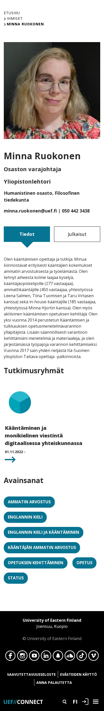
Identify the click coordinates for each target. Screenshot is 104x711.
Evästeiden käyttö (78, 674)
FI (75, 701)
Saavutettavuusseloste (31, 674)
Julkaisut (77, 234)
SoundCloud (70, 657)
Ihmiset (15, 18)
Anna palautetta (54, 682)
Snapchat (58, 657)
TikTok (81, 657)
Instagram (22, 657)
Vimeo (93, 657)
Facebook (10, 657)
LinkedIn (46, 657)
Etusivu (12, 12)
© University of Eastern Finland (52, 629)
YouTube (34, 657)
